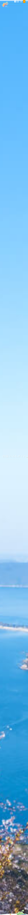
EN (26, 1)
